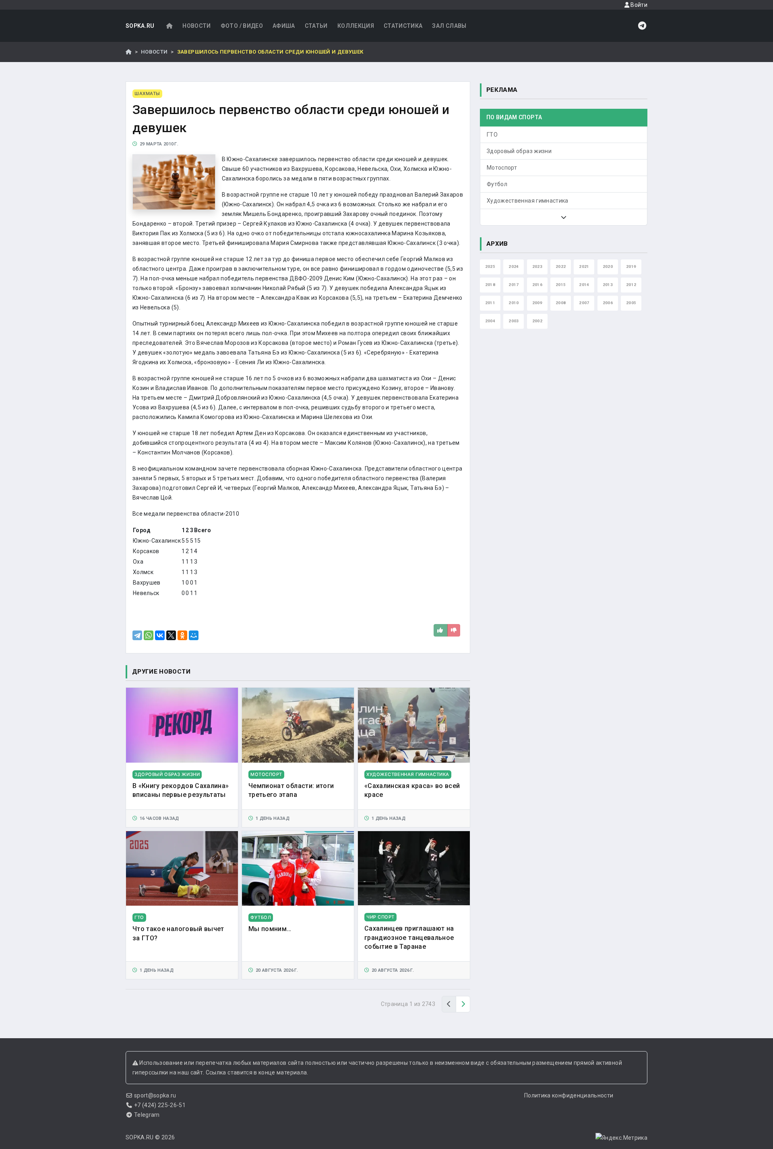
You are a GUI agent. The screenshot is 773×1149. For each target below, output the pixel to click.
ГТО (492, 134)
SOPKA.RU (140, 26)
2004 (490, 321)
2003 (513, 321)
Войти (638, 5)
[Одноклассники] (182, 635)
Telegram (147, 1115)
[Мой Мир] (193, 635)
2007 (584, 303)
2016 (537, 284)
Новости (196, 26)
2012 (631, 284)
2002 (537, 321)
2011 (490, 303)
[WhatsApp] (148, 635)
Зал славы (449, 26)
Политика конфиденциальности (568, 1095)
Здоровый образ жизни (519, 151)
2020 (608, 266)
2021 (584, 266)
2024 (513, 266)
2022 (561, 266)
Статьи (316, 26)
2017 (513, 284)
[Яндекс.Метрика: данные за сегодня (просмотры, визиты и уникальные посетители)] (621, 1138)
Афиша (284, 26)
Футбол (497, 184)
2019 (631, 266)
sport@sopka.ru (155, 1095)
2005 (631, 303)
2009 (537, 303)
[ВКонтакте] (160, 635)
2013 (608, 284)
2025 (490, 266)
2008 (561, 303)
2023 (537, 266)
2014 (584, 284)
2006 (608, 303)
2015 (561, 284)
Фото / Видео (242, 26)
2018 (490, 284)
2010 (513, 303)
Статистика (403, 26)
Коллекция (355, 26)
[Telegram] (137, 635)
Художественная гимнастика (527, 200)
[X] (171, 635)
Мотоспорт (502, 167)
